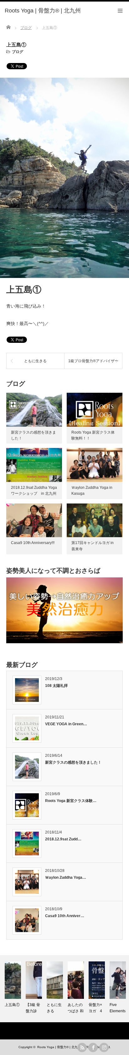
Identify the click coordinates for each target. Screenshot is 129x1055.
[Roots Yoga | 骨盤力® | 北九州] (43, 10)
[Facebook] (93, 1047)
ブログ (17, 52)
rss (82, 1047)
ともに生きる (35, 361)
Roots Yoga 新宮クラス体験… (70, 801)
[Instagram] (104, 1047)
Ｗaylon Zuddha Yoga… (65, 877)
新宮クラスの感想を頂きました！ (73, 762)
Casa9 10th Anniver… (64, 916)
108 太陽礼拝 (56, 685)
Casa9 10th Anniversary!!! (32, 543)
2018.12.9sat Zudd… (63, 839)
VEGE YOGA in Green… (66, 724)
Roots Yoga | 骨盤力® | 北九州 (59, 1047)
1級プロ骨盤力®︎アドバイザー (93, 361)
